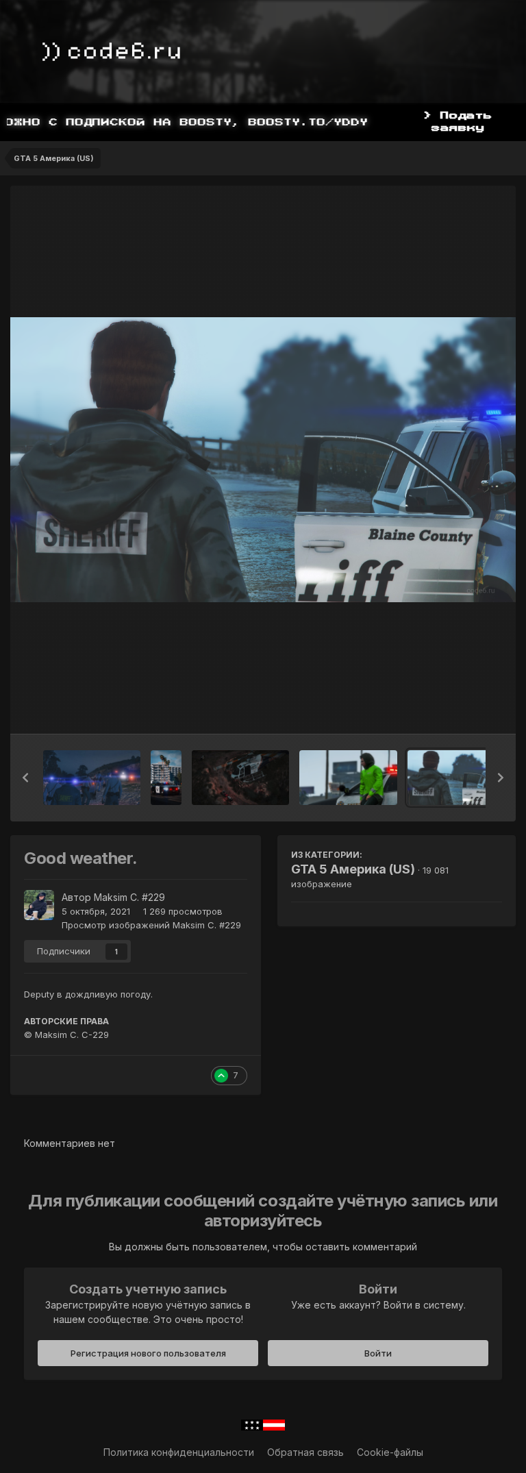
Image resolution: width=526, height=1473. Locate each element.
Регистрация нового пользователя (148, 1353)
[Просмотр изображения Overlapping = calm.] (348, 777)
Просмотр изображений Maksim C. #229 (151, 924)
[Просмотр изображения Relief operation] (240, 777)
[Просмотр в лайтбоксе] (263, 459)
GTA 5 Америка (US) (353, 869)
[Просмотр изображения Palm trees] (166, 777)
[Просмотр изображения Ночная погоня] (91, 777)
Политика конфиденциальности (178, 1452)
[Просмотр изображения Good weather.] (456, 777)
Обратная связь (305, 1452)
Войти (378, 1353)
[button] (25, 778)
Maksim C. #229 (129, 897)
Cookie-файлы (390, 1452)
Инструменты (453, 709)
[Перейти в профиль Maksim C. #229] (39, 905)
